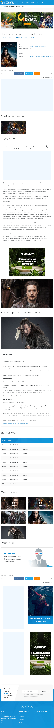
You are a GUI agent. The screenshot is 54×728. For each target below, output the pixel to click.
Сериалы (3, 6)
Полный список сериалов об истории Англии (15, 423)
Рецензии (31, 37)
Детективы (22, 722)
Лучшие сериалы (42, 711)
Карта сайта (4, 722)
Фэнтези (21, 719)
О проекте (4, 711)
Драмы (36, 46)
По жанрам (25, 2)
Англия (31, 44)
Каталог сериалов (24, 711)
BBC (31, 54)
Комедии (21, 714)
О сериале (10, 37)
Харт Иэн (43, 56)
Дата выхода (18, 37)
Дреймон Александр (35, 56)
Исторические (42, 46)
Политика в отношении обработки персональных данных (8, 718)
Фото (25, 37)
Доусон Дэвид (49, 56)
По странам (34, 2)
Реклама (3, 714)
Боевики (32, 46)
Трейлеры (3, 37)
